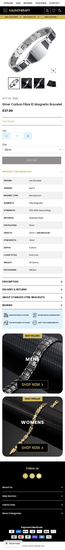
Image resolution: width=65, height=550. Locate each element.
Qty (4, 131)
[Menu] (5, 10)
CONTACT (54, 3)
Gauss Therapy (34, 546)
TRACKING (40, 3)
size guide (8, 121)
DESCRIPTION (10, 281)
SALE (18, 3)
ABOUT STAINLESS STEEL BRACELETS (23, 297)
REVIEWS (28, 3)
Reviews (7, 305)
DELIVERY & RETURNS (14, 289)
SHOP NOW (31, 384)
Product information (16, 171)
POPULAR (8, 3)
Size (4, 144)
